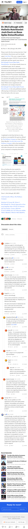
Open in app (7, 22)
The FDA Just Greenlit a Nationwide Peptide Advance (15, 467)
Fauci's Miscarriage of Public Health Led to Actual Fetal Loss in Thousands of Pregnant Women (16, 496)
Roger (6, 293)
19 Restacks (19, 219)
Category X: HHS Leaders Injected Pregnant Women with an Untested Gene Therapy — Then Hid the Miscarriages (17, 490)
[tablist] (7, 229)
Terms (9, 518)
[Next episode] (5, 18)
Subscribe (19, 2)
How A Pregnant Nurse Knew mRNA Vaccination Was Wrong (15, 473)
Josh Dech (8, 56)
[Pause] (1, 18)
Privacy (23, 517)
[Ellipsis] (26, 243)
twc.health (14, 324)
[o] (3, 457)
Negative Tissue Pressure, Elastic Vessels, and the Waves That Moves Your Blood (16, 484)
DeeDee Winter (8, 258)
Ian (5, 414)
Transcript (19, 22)
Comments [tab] (4, 229)
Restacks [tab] (11, 229)
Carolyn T (6, 397)
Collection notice (16, 518)
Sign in (25, 2)
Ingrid (9, 360)
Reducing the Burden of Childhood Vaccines (16, 461)
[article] (14, 457)
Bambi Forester (8, 275)
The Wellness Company (9, 139)
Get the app (21, 522)
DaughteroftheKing (11, 317)
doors (9, 330)
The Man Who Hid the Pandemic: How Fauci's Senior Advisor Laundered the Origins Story (16, 456)
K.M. (5, 267)
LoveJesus (7, 243)
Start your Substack (10, 522)
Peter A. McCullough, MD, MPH (8, 44)
